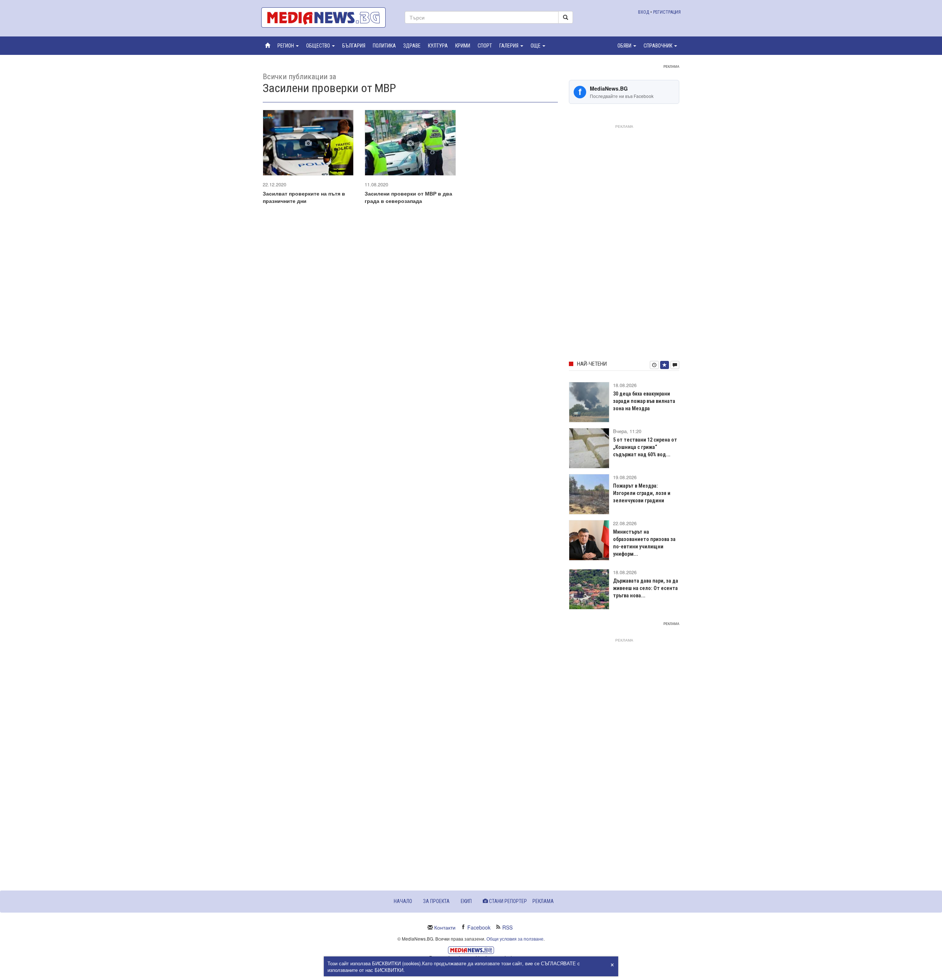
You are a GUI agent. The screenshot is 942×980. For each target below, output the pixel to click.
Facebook (479, 927)
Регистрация (667, 12)
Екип (466, 901)
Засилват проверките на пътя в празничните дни (304, 197)
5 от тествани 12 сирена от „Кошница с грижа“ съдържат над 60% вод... (645, 447)
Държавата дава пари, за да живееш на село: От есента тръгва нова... (645, 588)
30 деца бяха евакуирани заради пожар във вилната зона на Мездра (644, 401)
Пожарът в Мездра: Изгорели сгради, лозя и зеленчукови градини (641, 493)
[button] (288, 45)
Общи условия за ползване (514, 938)
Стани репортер (507, 901)
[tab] (654, 365)
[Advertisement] (624, 241)
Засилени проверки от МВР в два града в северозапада (408, 197)
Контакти (445, 927)
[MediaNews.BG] (327, 17)
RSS (507, 927)
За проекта (436, 901)
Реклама (543, 901)
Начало (403, 901)
